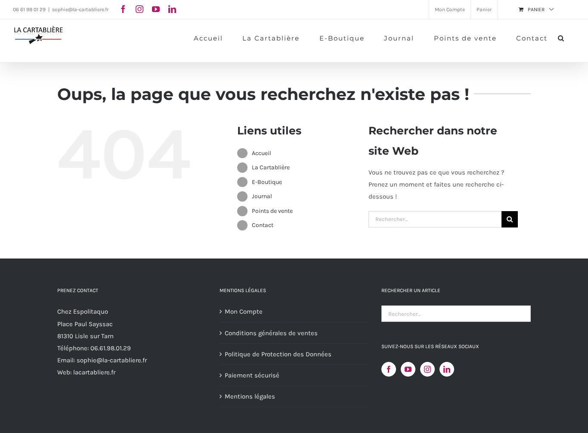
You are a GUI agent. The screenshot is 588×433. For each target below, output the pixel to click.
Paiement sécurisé (252, 375)
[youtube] (156, 9)
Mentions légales (250, 396)
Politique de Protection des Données (278, 354)
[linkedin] (172, 9)
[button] (561, 37)
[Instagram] (427, 369)
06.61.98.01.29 (110, 348)
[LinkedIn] (446, 369)
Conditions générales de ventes (271, 333)
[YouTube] (408, 369)
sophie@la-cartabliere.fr (80, 9)
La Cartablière (271, 167)
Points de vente (272, 211)
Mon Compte (244, 311)
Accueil (261, 153)
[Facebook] (388, 369)
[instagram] (139, 9)
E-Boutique (267, 182)
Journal (262, 196)
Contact (262, 225)
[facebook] (123, 9)
